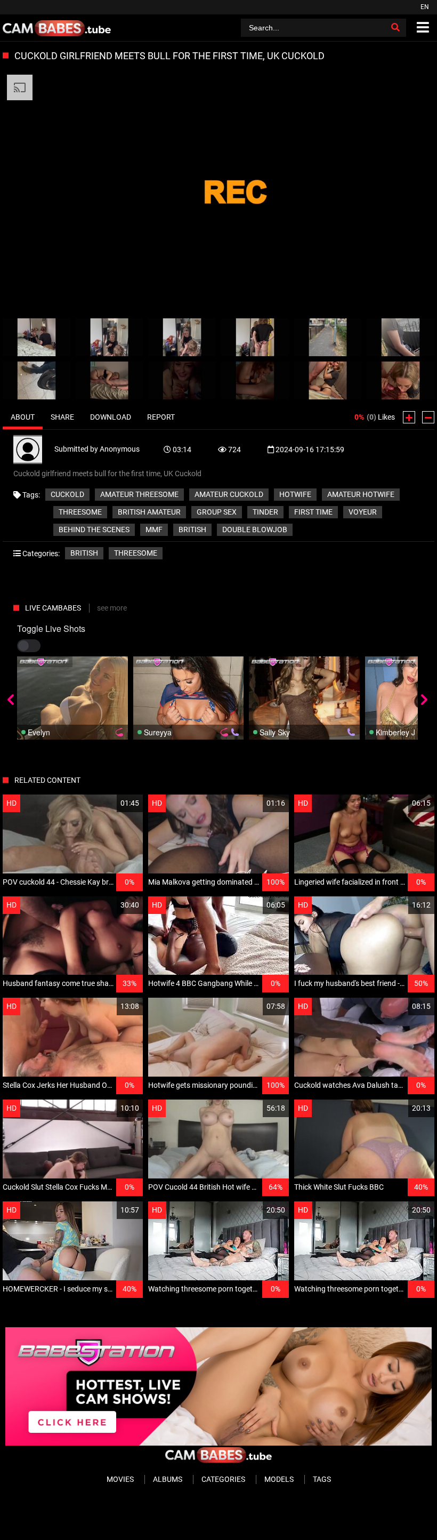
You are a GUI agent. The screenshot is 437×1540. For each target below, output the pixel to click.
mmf (154, 529)
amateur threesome (139, 494)
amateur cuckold (229, 494)
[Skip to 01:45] (36, 380)
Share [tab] (62, 417)
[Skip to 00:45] (181, 337)
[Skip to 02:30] (255, 380)
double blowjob (254, 529)
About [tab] (23, 417)
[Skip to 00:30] (109, 337)
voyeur (363, 512)
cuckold (67, 494)
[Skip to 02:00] (109, 380)
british (192, 529)
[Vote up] (409, 417)
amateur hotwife (360, 494)
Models (279, 1479)
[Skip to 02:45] (328, 380)
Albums (167, 1479)
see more (112, 608)
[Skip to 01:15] (328, 337)
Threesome (135, 553)
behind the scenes (94, 529)
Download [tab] (110, 417)
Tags (322, 1479)
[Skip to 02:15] (181, 380)
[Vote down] (428, 417)
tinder (265, 512)
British (84, 553)
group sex (217, 512)
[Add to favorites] (109, 803)
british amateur (149, 512)
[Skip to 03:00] (400, 380)
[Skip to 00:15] (36, 337)
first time (313, 512)
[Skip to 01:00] (255, 337)
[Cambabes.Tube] (57, 27)
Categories (223, 1479)
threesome (80, 512)
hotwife (295, 494)
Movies (120, 1479)
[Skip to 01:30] (400, 337)
